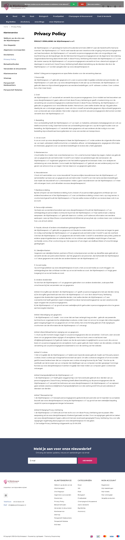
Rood (15, 16)
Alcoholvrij (25, 22)
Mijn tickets (105, 491)
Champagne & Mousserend (80, 16)
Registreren (105, 485)
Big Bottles (11, 22)
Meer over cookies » (94, 4)
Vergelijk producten (108, 498)
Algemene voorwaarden (14, 50)
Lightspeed (39, 536)
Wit (23, 16)
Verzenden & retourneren (15, 69)
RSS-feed (57, 524)
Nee (82, 4)
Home (6, 27)
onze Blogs (39, 22)
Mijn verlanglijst (107, 495)
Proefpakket (58, 16)
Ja (73, 4)
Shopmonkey (55, 536)
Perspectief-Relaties (13, 90)
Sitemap (7, 78)
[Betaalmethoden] (91, 536)
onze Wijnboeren (56, 22)
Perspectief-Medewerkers (10, 84)
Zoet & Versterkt (104, 16)
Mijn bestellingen (107, 488)
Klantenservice (10, 73)
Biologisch (43, 16)
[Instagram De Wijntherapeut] (6, 495)
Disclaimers (9, 55)
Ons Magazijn (10, 45)
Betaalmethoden (11, 64)
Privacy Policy (16, 27)
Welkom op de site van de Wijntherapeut (14, 39)
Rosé (32, 16)
